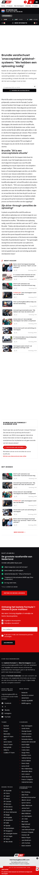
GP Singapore (8, 831)
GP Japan (7, 796)
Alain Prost (25, 795)
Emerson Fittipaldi (27, 832)
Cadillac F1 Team (9, 753)
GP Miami (7, 799)
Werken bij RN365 (27, 700)
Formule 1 (24, 102)
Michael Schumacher (29, 797)
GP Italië (6, 823)
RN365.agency (26, 703)
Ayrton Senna (26, 803)
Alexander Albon (27, 771)
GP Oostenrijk (8, 809)
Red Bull (6, 726)
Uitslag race (6, 15)
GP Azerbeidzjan (9, 828)
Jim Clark (25, 819)
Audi (5, 739)
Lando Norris (26, 728)
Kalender (28, 6)
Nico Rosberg (26, 792)
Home (3, 6)
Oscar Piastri (26, 747)
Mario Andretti (26, 846)
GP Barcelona (8, 807)
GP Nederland (8, 820)
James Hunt (26, 808)
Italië (9, 111)
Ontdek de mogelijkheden (14, 593)
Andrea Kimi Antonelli (28, 742)
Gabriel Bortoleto (27, 782)
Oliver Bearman (27, 777)
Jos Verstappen (27, 816)
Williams (6, 750)
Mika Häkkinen (26, 813)
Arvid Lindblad (26, 761)
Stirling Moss (26, 827)
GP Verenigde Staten (10, 833)
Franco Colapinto (27, 779)
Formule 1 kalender (14, 676)
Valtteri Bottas (26, 758)
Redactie (24, 692)
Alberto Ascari (26, 800)
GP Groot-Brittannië (10, 812)
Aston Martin (8, 742)
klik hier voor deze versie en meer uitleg (14, 456)
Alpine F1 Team (8, 736)
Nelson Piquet (26, 837)
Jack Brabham (26, 840)
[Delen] (34, 86)
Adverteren (25, 698)
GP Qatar (7, 839)
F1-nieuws (9, 6)
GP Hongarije (8, 817)
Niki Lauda (25, 821)
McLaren (6, 728)
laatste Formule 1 (10, 663)
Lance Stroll (25, 766)
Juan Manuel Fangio (28, 829)
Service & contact (28, 695)
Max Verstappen (19, 6)
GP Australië (7, 790)
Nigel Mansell (26, 824)
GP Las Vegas (8, 836)
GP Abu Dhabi (8, 842)
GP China (7, 793)
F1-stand (35, 6)
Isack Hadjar (25, 744)
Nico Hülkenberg (27, 769)
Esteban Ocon (26, 755)
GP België (7, 815)
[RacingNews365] (7, 2)
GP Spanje (7, 825)
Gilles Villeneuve (27, 805)
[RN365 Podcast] (25, 2)
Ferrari (6, 731)
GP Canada (7, 801)
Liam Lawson (26, 774)
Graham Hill (25, 835)
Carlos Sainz (26, 750)
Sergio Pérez (26, 753)
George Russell (26, 731)
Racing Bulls (7, 747)
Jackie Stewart (26, 811)
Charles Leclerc (27, 734)
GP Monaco (7, 804)
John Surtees (26, 843)
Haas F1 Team (8, 744)
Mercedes (7, 734)
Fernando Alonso (27, 739)
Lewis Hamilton (26, 736)
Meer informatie (21, 23)
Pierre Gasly (25, 763)
